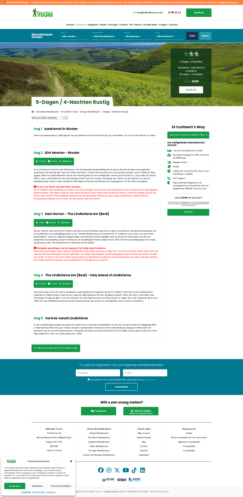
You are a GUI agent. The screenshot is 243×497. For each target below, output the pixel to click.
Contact (173, 24)
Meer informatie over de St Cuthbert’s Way (57, 348)
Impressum (51, 492)
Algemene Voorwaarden (189, 442)
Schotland (81, 24)
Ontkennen (37, 486)
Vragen (163, 24)
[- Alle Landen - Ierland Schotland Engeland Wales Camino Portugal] (75, 36)
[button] (71, 461)
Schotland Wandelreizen (99, 437)
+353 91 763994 (141, 411)
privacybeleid (150, 380)
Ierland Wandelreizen (99, 433)
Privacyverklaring (38, 492)
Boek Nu (198, 12)
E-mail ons (99, 411)
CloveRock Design (162, 492)
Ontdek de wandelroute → (228, 3)
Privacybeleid (189, 446)
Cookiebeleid (26, 492)
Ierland (70, 24)
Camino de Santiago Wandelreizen (99, 455)
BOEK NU (191, 89)
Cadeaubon (144, 455)
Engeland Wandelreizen (99, 442)
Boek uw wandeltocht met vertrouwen (189, 437)
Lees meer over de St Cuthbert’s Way (187, 135)
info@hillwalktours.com (149, 12)
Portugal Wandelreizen (99, 450)
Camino (123, 24)
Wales (103, 24)
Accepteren (14, 486)
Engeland (93, 24)
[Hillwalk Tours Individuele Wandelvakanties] (33, 112)
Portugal (113, 24)
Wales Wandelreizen (99, 446)
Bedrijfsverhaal (144, 437)
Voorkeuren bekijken (61, 486)
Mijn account (144, 433)
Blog (144, 442)
